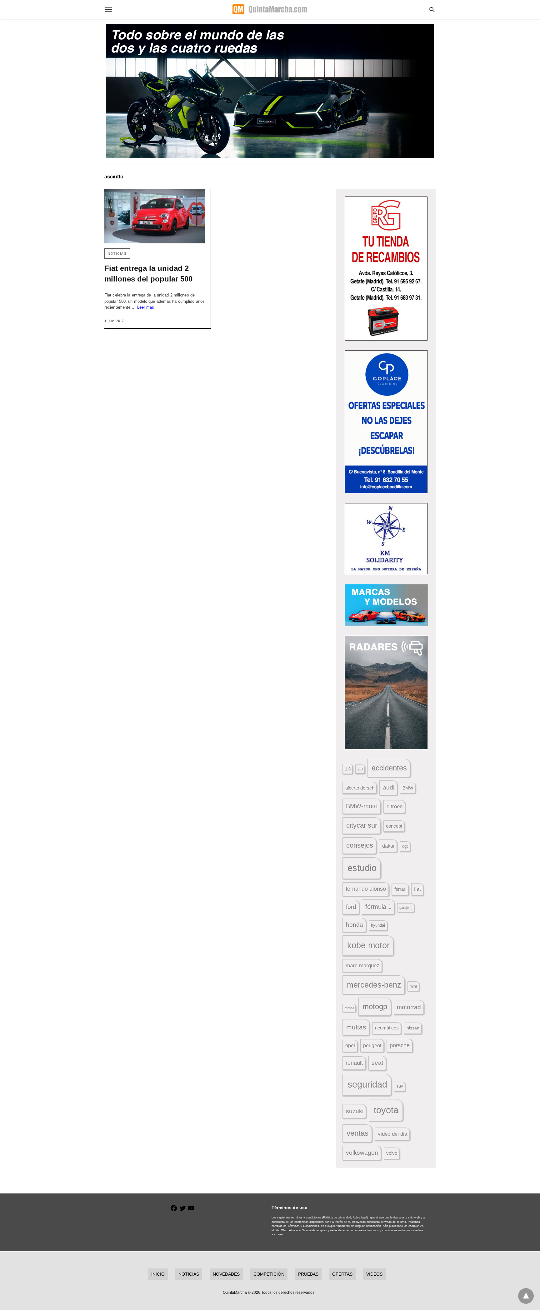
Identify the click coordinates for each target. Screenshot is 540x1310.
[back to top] (526, 1296)
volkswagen (362, 1152)
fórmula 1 (378, 906)
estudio (362, 868)
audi (388, 787)
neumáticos (387, 1027)
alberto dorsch (359, 787)
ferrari (400, 889)
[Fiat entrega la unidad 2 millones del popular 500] (154, 216)
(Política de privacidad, (337, 1217)
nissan (413, 1027)
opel (350, 1045)
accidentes (389, 768)
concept (394, 826)
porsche (400, 1045)
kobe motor (368, 945)
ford (351, 907)
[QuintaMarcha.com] (269, 9)
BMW (407, 787)
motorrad (409, 1007)
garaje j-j (405, 907)
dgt (405, 846)
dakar (388, 846)
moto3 (349, 1008)
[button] (386, 269)
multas (356, 1027)
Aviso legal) (360, 1217)
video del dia (392, 1134)
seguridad (367, 1084)
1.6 (348, 769)
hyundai (378, 925)
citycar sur (361, 825)
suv (400, 1086)
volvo (391, 1153)
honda (354, 924)
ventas (357, 1133)
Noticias (117, 253)
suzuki (354, 1111)
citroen (394, 806)
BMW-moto (362, 806)
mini (413, 986)
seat (377, 1062)
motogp (374, 1006)
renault (354, 1063)
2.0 (360, 769)
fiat (417, 889)
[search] (432, 9)
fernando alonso (366, 889)
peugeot (372, 1045)
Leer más (145, 307)
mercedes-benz (374, 985)
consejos (359, 845)
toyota (386, 1110)
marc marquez (362, 966)
